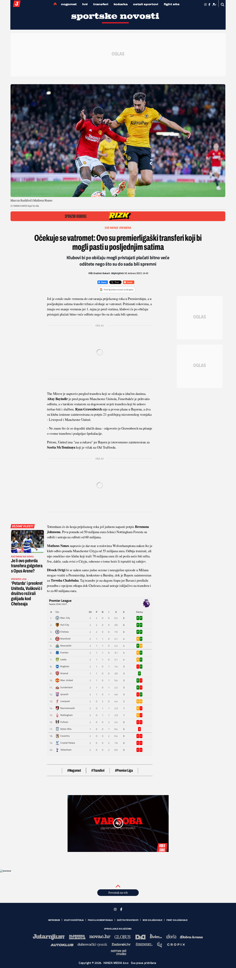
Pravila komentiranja (100, 920)
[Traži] (222, 4)
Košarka (121, 4)
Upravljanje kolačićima (118, 929)
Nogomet (69, 4)
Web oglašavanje (152, 920)
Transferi (100, 4)
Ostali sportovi (145, 4)
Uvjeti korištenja (74, 920)
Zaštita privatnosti (128, 920)
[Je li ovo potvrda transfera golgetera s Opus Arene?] (27, 541)
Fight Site (172, 4)
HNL (85, 4)
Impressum (54, 920)
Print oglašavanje (177, 920)
